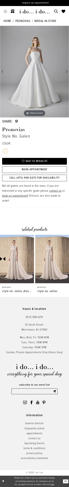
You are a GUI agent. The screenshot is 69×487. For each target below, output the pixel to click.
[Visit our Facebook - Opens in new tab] (31, 402)
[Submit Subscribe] (55, 391)
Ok (65, 481)
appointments (35, 433)
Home (7, 21)
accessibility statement (34, 458)
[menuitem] (5, 11)
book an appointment (15, 196)
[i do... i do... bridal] (34, 12)
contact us (55, 191)
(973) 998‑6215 (34, 317)
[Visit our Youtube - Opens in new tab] (37, 402)
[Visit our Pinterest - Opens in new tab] (44, 402)
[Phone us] (12, 11)
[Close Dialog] (3, 481)
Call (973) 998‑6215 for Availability (35, 178)
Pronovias (22, 21)
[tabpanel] (34, 71)
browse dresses (34, 423)
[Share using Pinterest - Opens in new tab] (16, 122)
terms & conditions (34, 448)
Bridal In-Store (45, 21)
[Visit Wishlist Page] (63, 11)
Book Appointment (34, 169)
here (52, 484)
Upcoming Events (34, 443)
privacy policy (34, 453)
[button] (5, 11)
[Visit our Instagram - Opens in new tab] (25, 402)
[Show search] (56, 11)
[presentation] (17, 259)
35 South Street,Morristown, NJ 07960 (35, 327)
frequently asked (35, 428)
